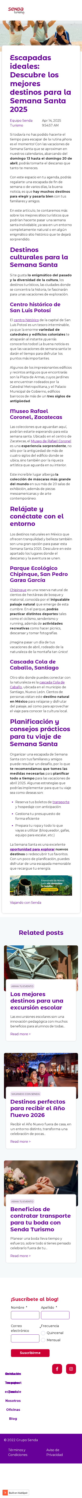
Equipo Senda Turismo (21, 123)
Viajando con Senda (25, 903)
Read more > (20, 1034)
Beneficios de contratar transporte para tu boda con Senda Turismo (40, 1219)
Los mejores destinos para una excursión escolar (36, 1001)
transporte (61, 802)
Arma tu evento (22, 986)
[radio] (55, 1333)
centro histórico (26, 320)
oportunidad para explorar (32, 849)
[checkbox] (55, 1336)
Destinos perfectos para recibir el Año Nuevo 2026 (37, 1108)
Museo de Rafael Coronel (51, 441)
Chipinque (18, 590)
